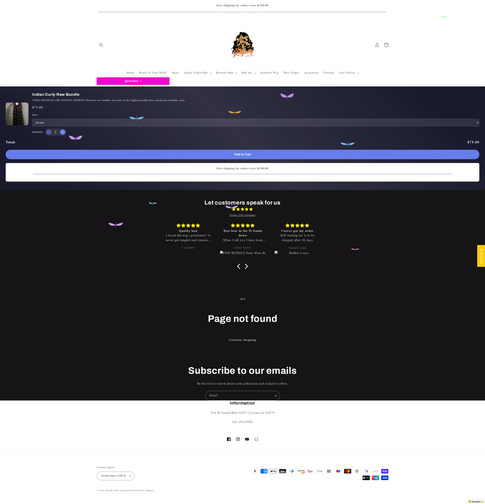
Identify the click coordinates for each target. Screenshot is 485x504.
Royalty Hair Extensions (118, 490)
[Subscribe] (275, 396)
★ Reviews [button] (481, 256)
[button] (101, 44)
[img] (242, 209)
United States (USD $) (113, 475)
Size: (35, 115)
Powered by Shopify (143, 490)
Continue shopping (242, 340)
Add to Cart (242, 154)
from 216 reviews (242, 215)
